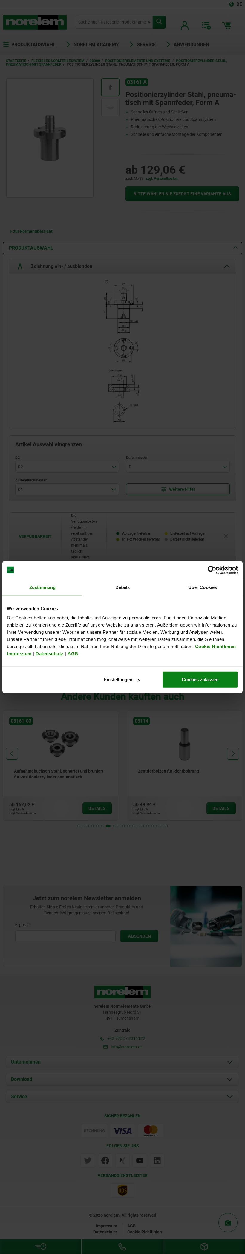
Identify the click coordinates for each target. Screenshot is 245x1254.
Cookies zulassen (200, 679)
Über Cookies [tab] (202, 587)
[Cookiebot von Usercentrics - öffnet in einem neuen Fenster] (212, 569)
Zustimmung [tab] (42, 587)
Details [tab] (122, 587)
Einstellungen (118, 679)
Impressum (19, 653)
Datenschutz (50, 653)
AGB (73, 653)
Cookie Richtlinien (215, 646)
